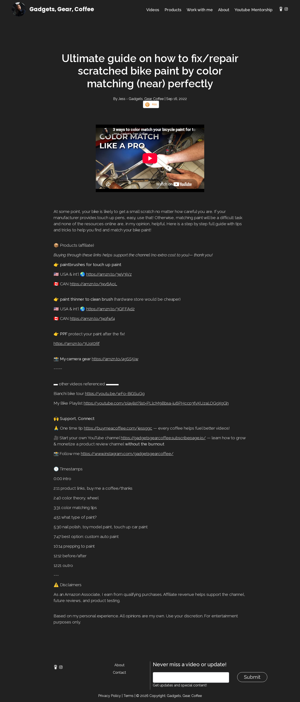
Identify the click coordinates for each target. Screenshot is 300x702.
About (223, 9)
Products (172, 9)
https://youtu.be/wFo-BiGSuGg (115, 393)
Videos (152, 9)
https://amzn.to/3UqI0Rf (77, 343)
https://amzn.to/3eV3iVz (109, 274)
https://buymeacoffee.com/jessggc (118, 428)
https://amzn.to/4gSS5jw (115, 358)
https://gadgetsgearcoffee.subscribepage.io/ (163, 437)
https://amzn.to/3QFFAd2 (110, 308)
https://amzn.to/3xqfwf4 (92, 318)
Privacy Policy (109, 696)
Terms (128, 696)
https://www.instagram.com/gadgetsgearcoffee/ (127, 453)
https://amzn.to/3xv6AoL (93, 283)
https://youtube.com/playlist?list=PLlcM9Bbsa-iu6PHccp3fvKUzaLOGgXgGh (156, 403)
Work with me (200, 9)
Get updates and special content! (180, 685)
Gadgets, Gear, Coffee (61, 9)
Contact (119, 672)
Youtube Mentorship (254, 9)
